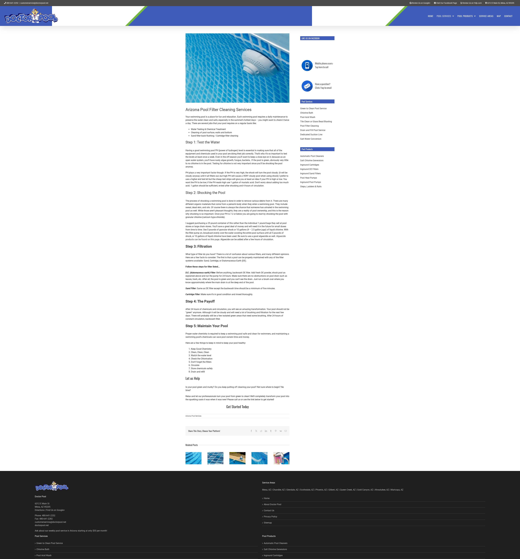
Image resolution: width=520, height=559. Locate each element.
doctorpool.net (42, 525)
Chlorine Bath (306, 113)
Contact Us (269, 510)
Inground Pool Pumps (310, 182)
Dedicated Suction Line (311, 134)
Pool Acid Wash (307, 117)
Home (266, 498)
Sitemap (268, 522)
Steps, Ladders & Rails (310, 186)
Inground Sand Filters (310, 173)
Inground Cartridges (309, 164)
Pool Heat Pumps (308, 178)
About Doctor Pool (272, 504)
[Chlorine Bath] (281, 453)
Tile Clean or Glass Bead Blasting (316, 121)
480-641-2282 (46, 518)
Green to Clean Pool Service (313, 108)
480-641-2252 (12, 3)
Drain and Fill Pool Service (312, 130)
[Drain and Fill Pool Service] (237, 453)
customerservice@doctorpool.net (34, 3)
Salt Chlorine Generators (311, 160)
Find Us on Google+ (55, 510)
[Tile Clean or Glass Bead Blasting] (215, 453)
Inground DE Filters (309, 169)
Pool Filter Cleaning (309, 126)
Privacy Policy (270, 516)
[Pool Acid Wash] (194, 453)
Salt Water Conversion (310, 139)
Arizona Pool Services (193, 416)
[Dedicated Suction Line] (259, 453)
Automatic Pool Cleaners (312, 156)
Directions (39, 510)
